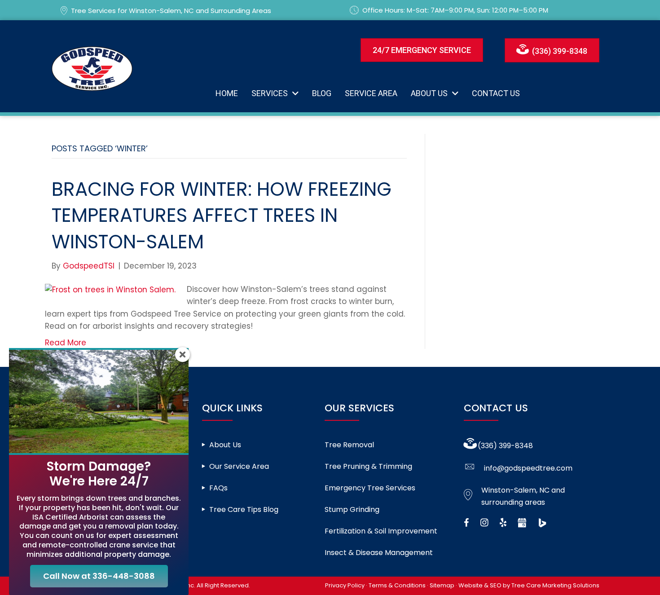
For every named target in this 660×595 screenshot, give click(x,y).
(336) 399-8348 (505, 446)
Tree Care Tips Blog (243, 509)
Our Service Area (239, 466)
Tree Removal (349, 445)
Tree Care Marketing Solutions (555, 585)
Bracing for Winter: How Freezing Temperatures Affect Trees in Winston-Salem (222, 216)
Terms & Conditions (397, 585)
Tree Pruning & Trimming (368, 466)
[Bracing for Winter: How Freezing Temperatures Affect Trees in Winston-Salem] (110, 289)
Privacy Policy (345, 585)
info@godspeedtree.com (528, 468)
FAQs (218, 488)
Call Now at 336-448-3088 (99, 576)
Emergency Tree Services (370, 488)
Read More (65, 342)
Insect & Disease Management (379, 552)
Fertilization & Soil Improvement (381, 531)
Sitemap (442, 585)
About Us (225, 445)
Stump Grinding (352, 509)
